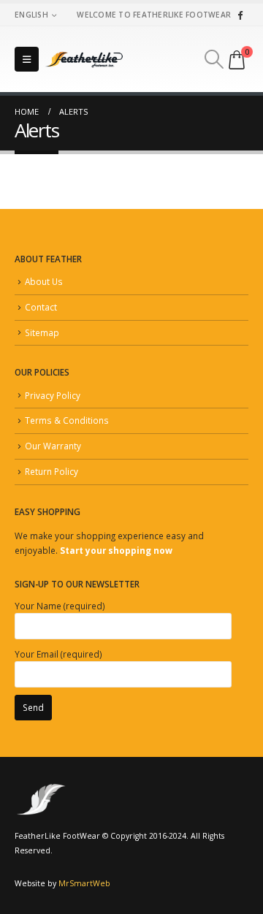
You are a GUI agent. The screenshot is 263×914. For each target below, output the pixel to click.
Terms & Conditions (67, 420)
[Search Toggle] (214, 59)
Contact (41, 307)
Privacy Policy (52, 395)
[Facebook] (239, 14)
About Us (44, 281)
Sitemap (42, 332)
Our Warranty (53, 446)
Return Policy (51, 471)
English (31, 14)
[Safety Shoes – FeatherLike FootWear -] (84, 59)
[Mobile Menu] (27, 59)
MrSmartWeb (84, 883)
